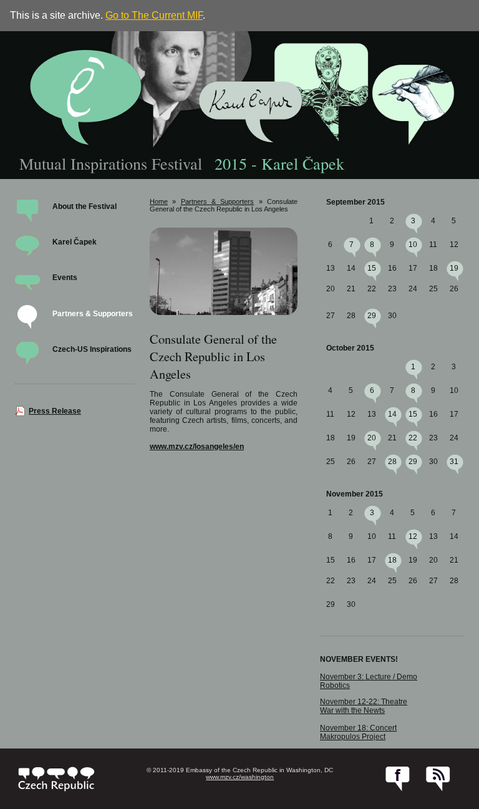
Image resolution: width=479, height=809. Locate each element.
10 (413, 244)
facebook (397, 779)
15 (371, 268)
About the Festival (84, 206)
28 (392, 461)
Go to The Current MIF (154, 15)
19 (454, 268)
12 (413, 536)
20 (371, 438)
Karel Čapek (74, 242)
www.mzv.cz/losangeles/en (197, 446)
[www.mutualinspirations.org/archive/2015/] (239, 91)
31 (454, 461)
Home (159, 201)
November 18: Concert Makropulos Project (358, 732)
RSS (438, 779)
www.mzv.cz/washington (240, 776)
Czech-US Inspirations (92, 349)
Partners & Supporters (92, 313)
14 (392, 414)
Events (64, 277)
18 (392, 560)
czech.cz (56, 779)
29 (371, 315)
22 (413, 438)
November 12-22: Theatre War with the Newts (363, 706)
